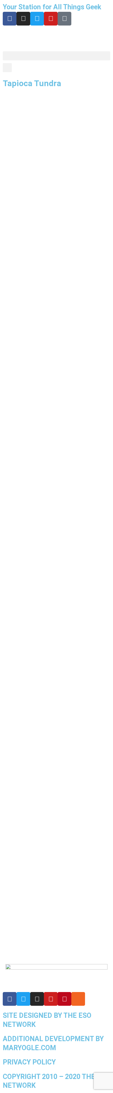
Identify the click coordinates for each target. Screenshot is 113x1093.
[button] (56, 55)
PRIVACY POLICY (29, 1062)
